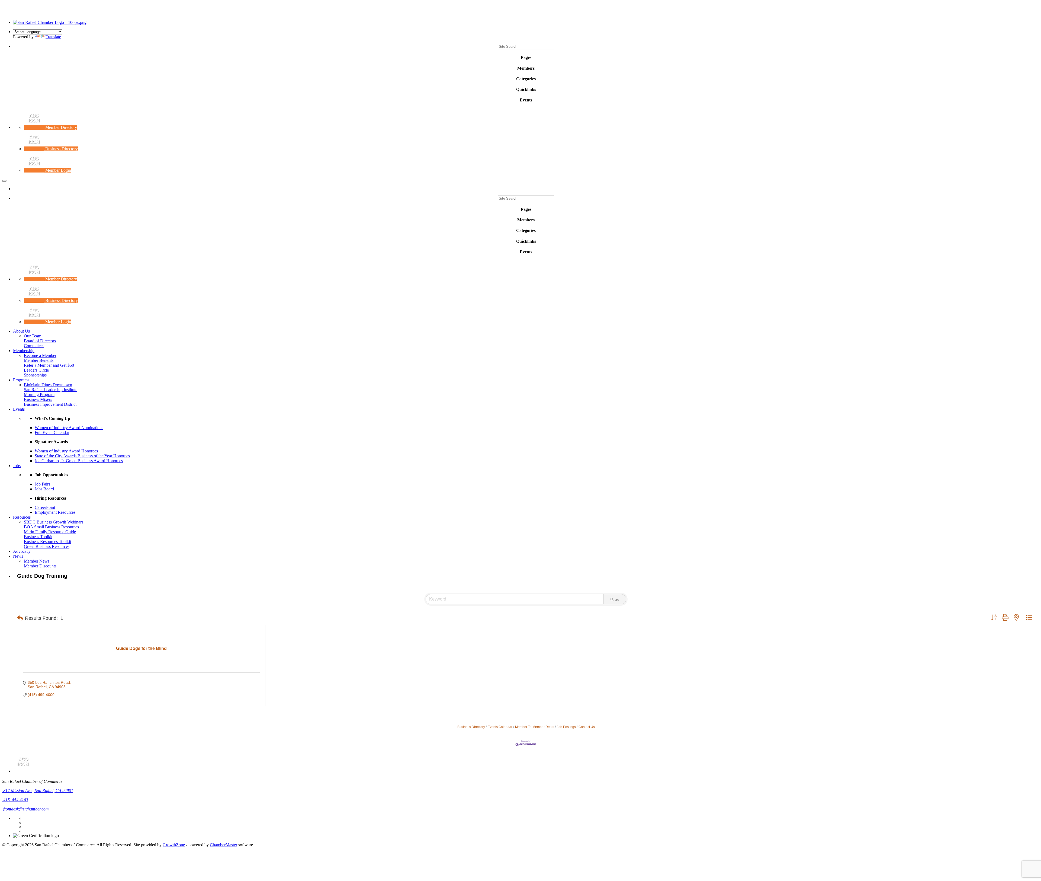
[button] (20, 618)
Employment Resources (55, 512)
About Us (21, 331)
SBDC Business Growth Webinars (53, 522)
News (18, 556)
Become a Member (40, 355)
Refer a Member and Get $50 (49, 365)
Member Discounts (40, 566)
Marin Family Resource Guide (50, 531)
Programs (21, 380)
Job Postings (566, 727)
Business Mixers (38, 399)
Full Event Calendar (52, 432)
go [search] (617, 599)
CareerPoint (45, 507)
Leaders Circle (36, 370)
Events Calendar (500, 727)
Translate (53, 36)
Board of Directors (40, 341)
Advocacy (22, 551)
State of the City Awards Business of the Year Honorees (82, 456)
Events (19, 409)
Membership (23, 350)
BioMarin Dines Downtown (48, 384)
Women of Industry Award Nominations (69, 427)
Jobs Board (44, 489)
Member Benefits (38, 360)
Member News (36, 561)
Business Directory (471, 727)
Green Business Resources (46, 546)
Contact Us (587, 727)
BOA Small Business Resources (51, 527)
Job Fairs (42, 484)
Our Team (32, 336)
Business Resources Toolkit (47, 541)
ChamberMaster (223, 844)
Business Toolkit (38, 536)
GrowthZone (174, 844)
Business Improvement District (50, 404)
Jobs (17, 465)
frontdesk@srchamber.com (25, 809)
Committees (34, 345)
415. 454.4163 (15, 799)
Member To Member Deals (534, 727)
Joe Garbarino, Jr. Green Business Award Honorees (79, 460)
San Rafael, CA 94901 (38, 790)
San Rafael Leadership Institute (50, 389)
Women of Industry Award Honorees (66, 451)
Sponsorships (35, 375)
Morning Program (39, 394)
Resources (22, 517)
